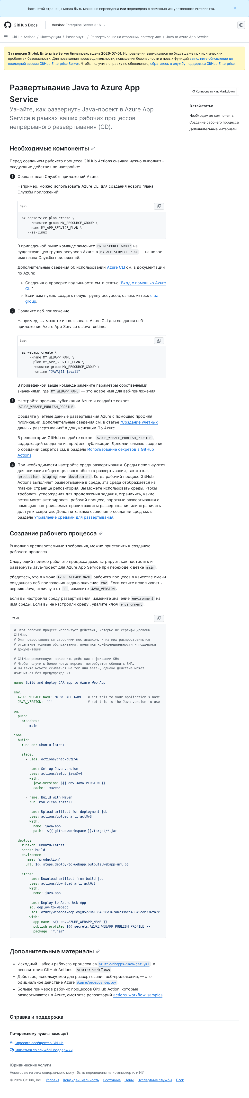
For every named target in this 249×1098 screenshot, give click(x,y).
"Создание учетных (139, 422)
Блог (180, 1080)
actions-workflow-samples (137, 994)
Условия (52, 1080)
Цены (129, 1080)
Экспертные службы (155, 1080)
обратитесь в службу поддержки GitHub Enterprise (192, 63)
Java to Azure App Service (187, 37)
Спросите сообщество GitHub (39, 1043)
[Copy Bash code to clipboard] (159, 206)
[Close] (235, 8)
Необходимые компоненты (49, 148)
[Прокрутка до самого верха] (238, 1087)
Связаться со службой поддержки (43, 1050)
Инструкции (50, 37)
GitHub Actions (23, 37)
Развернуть (75, 37)
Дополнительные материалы (52, 951)
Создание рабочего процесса (53, 533)
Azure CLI (116, 267)
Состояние (112, 1080)
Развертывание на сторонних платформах (125, 37)
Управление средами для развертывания (73, 517)
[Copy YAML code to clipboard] (159, 618)
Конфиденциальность (81, 1080)
